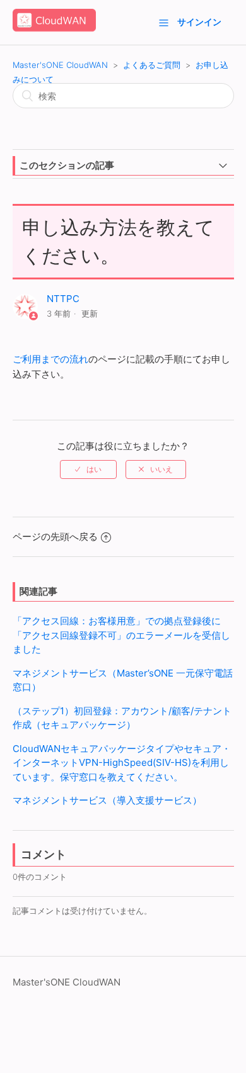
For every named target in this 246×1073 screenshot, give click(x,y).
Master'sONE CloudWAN (60, 65)
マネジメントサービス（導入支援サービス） (107, 800)
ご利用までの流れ (50, 359)
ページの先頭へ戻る (55, 536)
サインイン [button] (199, 21)
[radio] (88, 469)
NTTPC (63, 299)
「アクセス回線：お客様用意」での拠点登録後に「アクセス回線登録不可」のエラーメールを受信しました (121, 635)
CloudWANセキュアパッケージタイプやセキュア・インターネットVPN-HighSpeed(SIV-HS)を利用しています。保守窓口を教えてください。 (122, 763)
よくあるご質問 (151, 65)
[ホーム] (54, 29)
